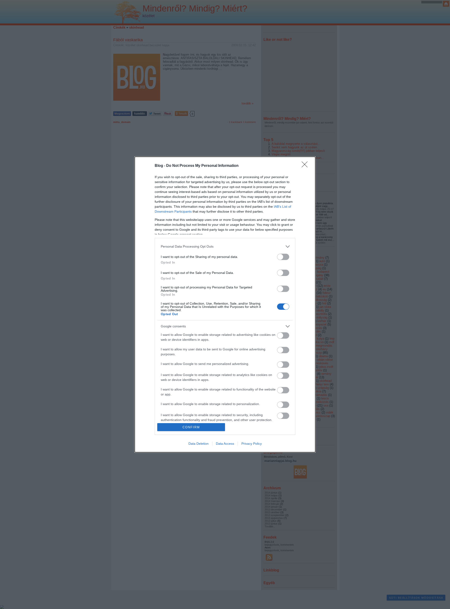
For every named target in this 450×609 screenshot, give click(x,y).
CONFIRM (191, 427)
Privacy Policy (251, 443)
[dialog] (225, 304)
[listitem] (225, 246)
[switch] (283, 257)
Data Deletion (198, 443)
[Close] (306, 165)
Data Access (225, 443)
